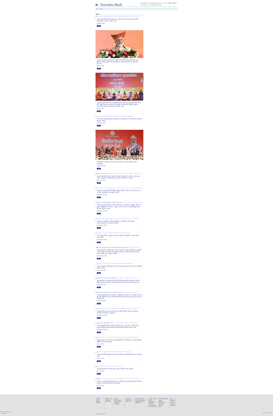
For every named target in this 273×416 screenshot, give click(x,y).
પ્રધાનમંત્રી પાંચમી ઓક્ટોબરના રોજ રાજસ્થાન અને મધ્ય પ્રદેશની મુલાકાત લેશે (119, 267)
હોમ (97, 8)
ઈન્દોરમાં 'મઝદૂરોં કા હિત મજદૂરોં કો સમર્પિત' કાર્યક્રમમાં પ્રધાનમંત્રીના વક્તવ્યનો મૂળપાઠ (115, 222)
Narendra (111, 5)
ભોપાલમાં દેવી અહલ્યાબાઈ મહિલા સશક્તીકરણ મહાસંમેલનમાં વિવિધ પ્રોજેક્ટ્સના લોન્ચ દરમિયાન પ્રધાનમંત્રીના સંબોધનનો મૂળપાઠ (117, 61)
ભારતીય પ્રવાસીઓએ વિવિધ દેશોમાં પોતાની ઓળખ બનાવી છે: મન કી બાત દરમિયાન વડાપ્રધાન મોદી (118, 191)
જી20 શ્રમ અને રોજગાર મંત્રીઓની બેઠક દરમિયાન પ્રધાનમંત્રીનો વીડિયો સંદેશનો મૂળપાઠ (119, 341)
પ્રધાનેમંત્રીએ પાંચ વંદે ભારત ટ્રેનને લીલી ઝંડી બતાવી (115, 369)
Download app (4, 413)
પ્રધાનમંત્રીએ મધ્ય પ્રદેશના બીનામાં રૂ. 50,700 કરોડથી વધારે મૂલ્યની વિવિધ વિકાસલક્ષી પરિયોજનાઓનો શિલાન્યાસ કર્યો (118, 326)
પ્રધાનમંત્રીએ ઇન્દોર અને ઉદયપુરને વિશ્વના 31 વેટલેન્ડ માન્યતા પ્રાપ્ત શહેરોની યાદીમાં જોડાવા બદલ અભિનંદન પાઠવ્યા (118, 177)
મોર (99, 26)
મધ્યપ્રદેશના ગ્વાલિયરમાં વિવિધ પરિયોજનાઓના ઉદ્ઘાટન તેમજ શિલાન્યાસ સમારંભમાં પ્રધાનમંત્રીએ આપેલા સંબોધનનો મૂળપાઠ (118, 281)
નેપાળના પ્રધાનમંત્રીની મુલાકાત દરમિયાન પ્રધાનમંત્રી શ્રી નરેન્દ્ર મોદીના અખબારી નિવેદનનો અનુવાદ (119, 382)
